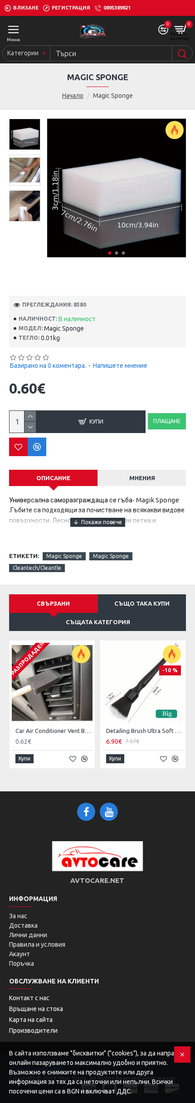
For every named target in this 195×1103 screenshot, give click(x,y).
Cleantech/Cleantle (37, 568)
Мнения (142, 478)
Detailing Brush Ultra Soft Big (144, 730)
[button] (109, 253)
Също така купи (142, 603)
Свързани (53, 603)
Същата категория (98, 622)
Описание (53, 478)
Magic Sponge (64, 556)
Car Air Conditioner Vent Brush (54, 730)
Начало (72, 95)
